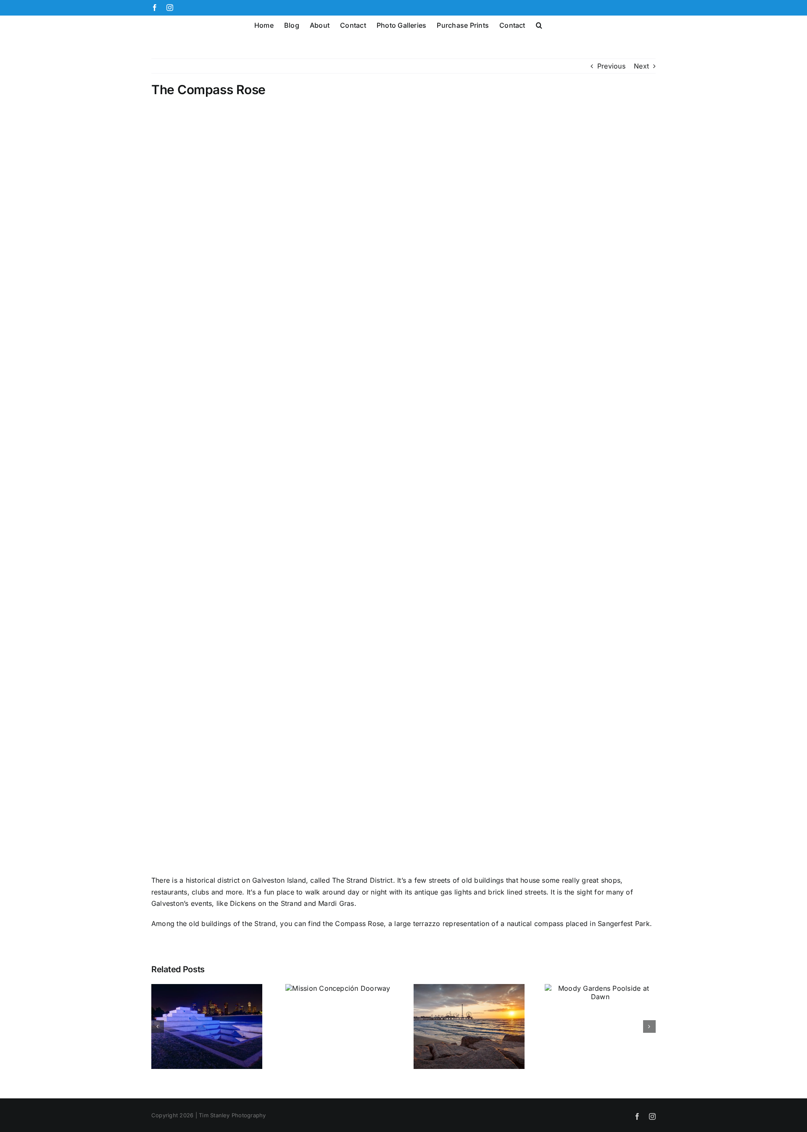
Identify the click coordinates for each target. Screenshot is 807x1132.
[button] (539, 24)
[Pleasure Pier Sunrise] (469, 988)
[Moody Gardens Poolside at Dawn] (600, 988)
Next (641, 66)
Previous (611, 66)
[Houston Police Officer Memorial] (206, 988)
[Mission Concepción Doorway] (337, 988)
